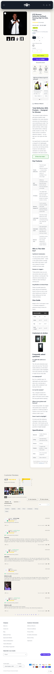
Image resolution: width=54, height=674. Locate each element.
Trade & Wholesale (7, 643)
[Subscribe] (25, 654)
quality (13, 508)
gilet (19, 508)
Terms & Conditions (31, 628)
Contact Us (5, 628)
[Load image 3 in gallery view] (17, 39)
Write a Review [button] (45, 499)
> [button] (38, 614)
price (24, 508)
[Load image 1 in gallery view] (8, 39)
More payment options (40, 62)
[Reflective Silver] (33, 45)
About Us (5, 625)
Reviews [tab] (7, 501)
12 (35, 41)
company (30, 508)
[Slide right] (25, 38)
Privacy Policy (30, 631)
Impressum (29, 640)
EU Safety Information (32, 634)
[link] (38, 85)
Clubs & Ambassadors (8, 640)
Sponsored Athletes (7, 637)
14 (40, 41)
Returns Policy (30, 637)
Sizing (36, 508)
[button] (3, 5)
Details (33, 32)
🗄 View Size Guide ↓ (40, 156)
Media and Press (7, 634)
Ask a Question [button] (33, 499)
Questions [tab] (16, 501)
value (6, 511)
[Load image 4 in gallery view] (22, 39)
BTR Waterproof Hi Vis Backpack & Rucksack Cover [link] (38, 91)
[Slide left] (4, 38)
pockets (7, 508)
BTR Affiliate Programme (8, 646)
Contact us (41, 462)
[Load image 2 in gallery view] (13, 39)
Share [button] (7, 525)
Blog (4, 631)
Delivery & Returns (31, 625)
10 (43, 38)
